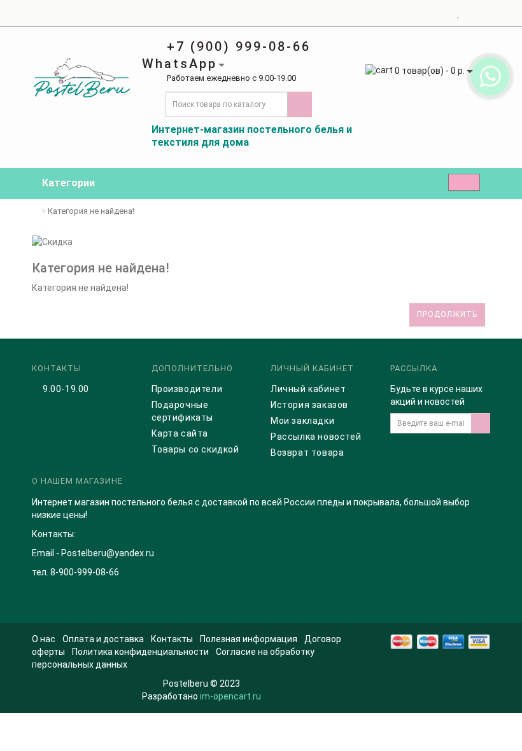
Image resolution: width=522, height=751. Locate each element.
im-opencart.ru (230, 696)
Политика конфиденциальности (140, 652)
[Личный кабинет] (443, 13)
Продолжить (447, 314)
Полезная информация (248, 639)
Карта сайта (180, 433)
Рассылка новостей (316, 437)
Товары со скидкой (195, 449)
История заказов (309, 405)
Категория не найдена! (91, 211)
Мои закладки (302, 421)
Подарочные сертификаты (183, 411)
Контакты (172, 639)
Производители (187, 389)
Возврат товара (307, 452)
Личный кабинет (308, 389)
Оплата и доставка (103, 639)
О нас (43, 639)
